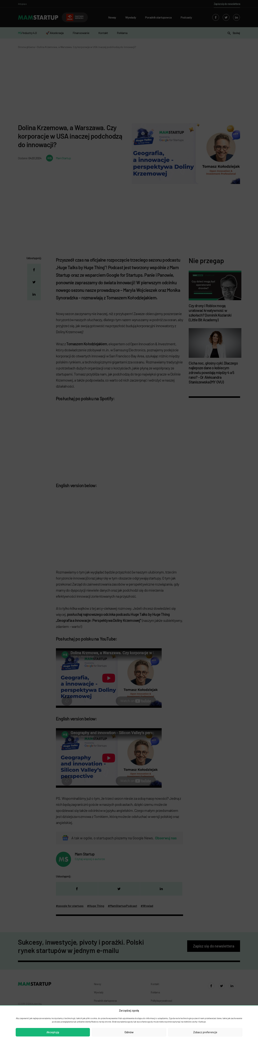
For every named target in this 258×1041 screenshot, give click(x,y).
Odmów (129, 1032)
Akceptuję (52, 1032)
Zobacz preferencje (205, 1032)
